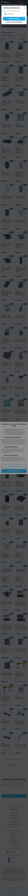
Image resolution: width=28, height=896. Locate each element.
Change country (14, 18)
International (10, 14)
